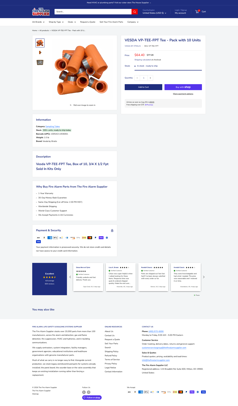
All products (44, 30)
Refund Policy (111, 355)
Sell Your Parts (111, 343)
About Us (109, 331)
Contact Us (110, 335)
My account (180, 13)
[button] (70, 277)
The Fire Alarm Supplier (41, 390)
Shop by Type (55, 22)
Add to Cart (143, 87)
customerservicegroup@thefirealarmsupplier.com (164, 347)
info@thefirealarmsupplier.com (156, 360)
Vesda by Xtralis (133, 46)
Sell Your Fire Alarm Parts (111, 22)
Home (34, 30)
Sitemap (35, 394)
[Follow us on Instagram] (88, 392)
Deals (70, 22)
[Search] (135, 11)
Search (108, 347)
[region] (137, 277)
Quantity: (129, 77)
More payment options (183, 93)
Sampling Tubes (52, 126)
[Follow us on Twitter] (84, 392)
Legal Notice (110, 367)
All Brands (37, 22)
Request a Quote (87, 22)
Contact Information (113, 371)
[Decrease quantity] (137, 78)
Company (131, 22)
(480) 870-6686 (156, 331)
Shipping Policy (111, 351)
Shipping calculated (142, 59)
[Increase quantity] (150, 78)
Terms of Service (112, 359)
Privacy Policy (111, 363)
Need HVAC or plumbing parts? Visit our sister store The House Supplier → (119, 2)
